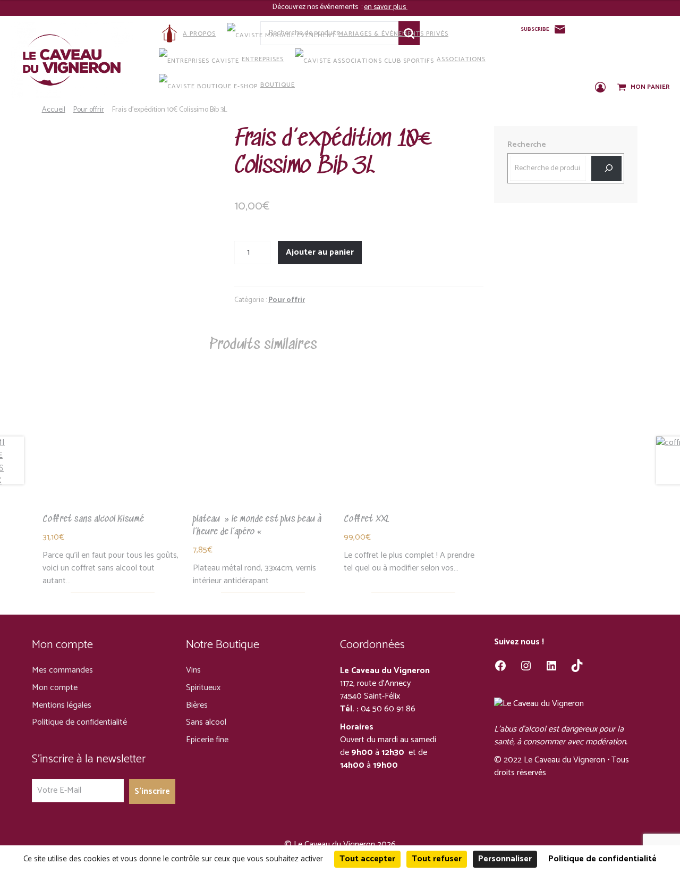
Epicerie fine (207, 740)
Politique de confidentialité (79, 722)
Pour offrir (88, 110)
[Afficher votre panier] (622, 87)
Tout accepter (367, 859)
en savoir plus (385, 7)
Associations (461, 59)
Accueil (53, 110)
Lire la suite (263, 446)
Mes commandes (62, 670)
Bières (197, 705)
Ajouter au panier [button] (112, 446)
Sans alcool (206, 722)
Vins (193, 670)
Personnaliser (505, 859)
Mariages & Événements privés (393, 34)
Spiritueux (203, 688)
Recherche (526, 145)
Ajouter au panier (320, 252)
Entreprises (263, 59)
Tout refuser (437, 859)
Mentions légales (61, 705)
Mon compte (55, 688)
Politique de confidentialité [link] (602, 859)
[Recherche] (606, 168)
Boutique (277, 85)
